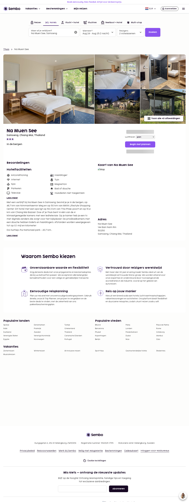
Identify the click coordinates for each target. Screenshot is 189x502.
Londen (129, 329)
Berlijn (97, 339)
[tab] (36, 23)
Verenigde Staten (10, 336)
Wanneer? (87, 31)
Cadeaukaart (131, 451)
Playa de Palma (162, 325)
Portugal (68, 339)
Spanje (6, 325)
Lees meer (12, 198)
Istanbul (159, 336)
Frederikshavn (132, 332)
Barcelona (99, 329)
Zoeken (153, 32)
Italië (5, 329)
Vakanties (31, 9)
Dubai (128, 336)
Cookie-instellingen (96, 460)
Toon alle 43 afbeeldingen (165, 118)
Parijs (128, 325)
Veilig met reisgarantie (90, 451)
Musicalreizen (9, 354)
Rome (158, 329)
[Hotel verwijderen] (75, 32)
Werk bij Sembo (67, 451)
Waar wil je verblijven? (41, 30)
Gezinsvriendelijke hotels (136, 351)
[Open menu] (183, 9)
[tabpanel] (94, 32)
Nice (127, 339)
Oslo (158, 339)
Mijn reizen (80, 9)
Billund (98, 325)
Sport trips (99, 351)
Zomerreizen (8, 351)
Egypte (6, 339)
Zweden (37, 332)
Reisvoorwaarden (46, 451)
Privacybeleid (27, 451)
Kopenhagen (100, 336)
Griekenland (69, 329)
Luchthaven (130, 137)
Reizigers (123, 31)
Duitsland (7, 332)
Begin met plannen (140, 144)
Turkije (67, 325)
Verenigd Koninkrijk (42, 336)
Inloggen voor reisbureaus (155, 451)
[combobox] (51, 33)
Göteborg (160, 332)
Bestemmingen (55, 9)
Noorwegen (39, 339)
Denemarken (39, 325)
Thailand (68, 332)
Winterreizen (39, 351)
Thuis (6, 49)
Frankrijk (37, 329)
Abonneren (118, 489)
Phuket (98, 332)
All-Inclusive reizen (72, 351)
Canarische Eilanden (73, 336)
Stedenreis (160, 351)
